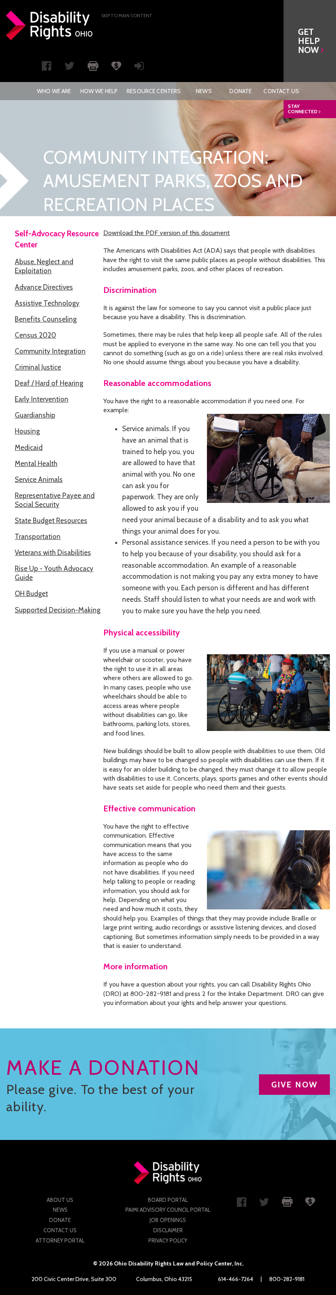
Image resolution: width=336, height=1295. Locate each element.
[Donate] (116, 65)
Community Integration (50, 351)
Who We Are (54, 91)
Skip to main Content (126, 15)
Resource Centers (154, 91)
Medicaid (29, 447)
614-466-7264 (235, 1279)
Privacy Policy (167, 1240)
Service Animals (39, 479)
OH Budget (31, 593)
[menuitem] (53, 91)
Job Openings (168, 1220)
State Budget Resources (51, 520)
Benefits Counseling (46, 319)
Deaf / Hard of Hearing (49, 383)
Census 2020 (35, 335)
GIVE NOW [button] (294, 1084)
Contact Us (281, 91)
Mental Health (36, 463)
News (204, 91)
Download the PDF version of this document (166, 233)
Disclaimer (168, 1230)
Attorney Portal (60, 1240)
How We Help (99, 91)
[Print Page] (93, 65)
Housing (27, 431)
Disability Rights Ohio (49, 25)
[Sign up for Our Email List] (139, 67)
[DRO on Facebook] (46, 67)
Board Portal (168, 1200)
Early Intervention (41, 399)
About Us (60, 1200)
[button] (310, 41)
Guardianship (35, 415)
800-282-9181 (286, 1279)
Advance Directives (44, 287)
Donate (240, 91)
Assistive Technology (47, 303)
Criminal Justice (38, 367)
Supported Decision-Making (57, 610)
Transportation (38, 536)
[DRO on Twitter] (69, 67)
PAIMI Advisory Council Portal (167, 1209)
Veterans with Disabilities (53, 552)
